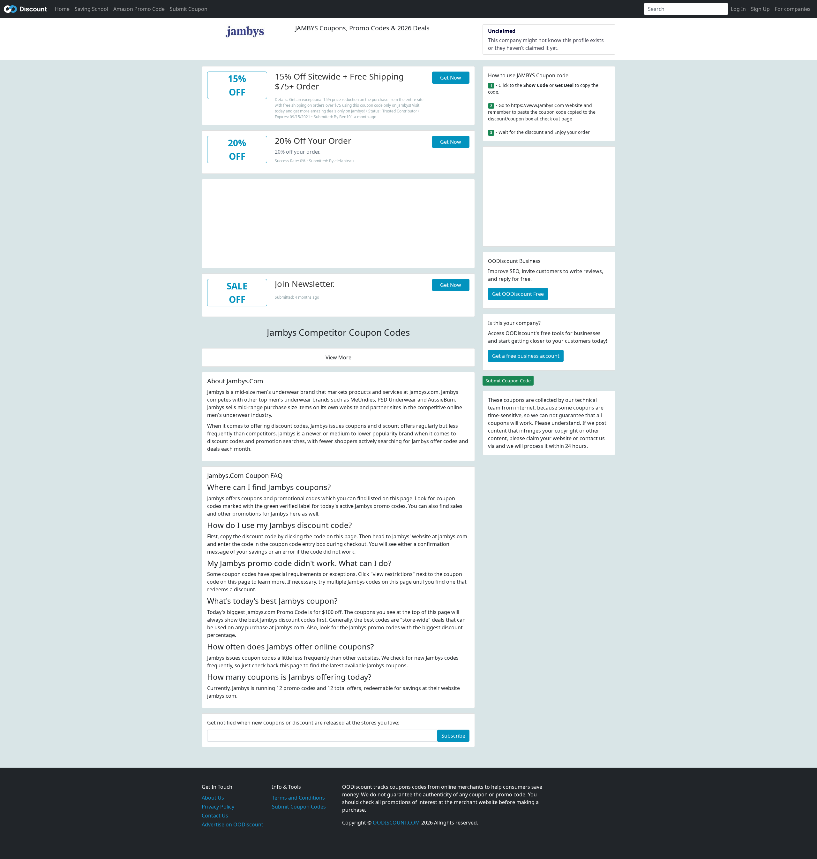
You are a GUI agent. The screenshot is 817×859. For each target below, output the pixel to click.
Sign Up (760, 8)
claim (532, 438)
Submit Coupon (188, 8)
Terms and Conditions (298, 797)
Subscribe (453, 735)
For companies (793, 8)
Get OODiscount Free (518, 293)
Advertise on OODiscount (232, 824)
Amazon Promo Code (139, 8)
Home (62, 8)
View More (338, 357)
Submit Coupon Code (508, 381)
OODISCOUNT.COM (396, 822)
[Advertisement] (338, 224)
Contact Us (215, 815)
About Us (213, 797)
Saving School (91, 8)
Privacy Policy (218, 806)
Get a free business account (525, 355)
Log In (738, 8)
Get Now (450, 77)
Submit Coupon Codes (299, 806)
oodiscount (25, 9)
